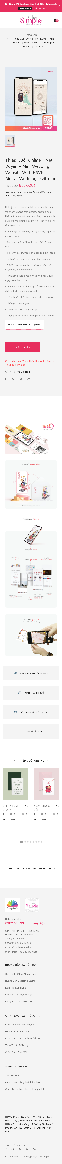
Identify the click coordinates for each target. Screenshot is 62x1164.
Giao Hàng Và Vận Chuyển (19, 1024)
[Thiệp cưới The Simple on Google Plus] (34, 1149)
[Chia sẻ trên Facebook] (7, 378)
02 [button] (25, 842)
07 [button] (39, 842)
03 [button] (28, 842)
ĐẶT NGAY (39, 8)
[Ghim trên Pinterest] (21, 378)
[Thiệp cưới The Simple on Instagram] (13, 1149)
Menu (8, 21)
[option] (31, 99)
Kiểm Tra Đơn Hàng (15, 987)
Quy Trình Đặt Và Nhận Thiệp (21, 973)
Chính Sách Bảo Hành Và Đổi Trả (22, 1038)
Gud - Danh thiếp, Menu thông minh (25, 1089)
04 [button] (30, 842)
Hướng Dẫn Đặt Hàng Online (20, 980)
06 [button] (36, 842)
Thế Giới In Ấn (12, 1075)
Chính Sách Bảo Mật (16, 1052)
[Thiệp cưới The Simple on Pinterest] (20, 1149)
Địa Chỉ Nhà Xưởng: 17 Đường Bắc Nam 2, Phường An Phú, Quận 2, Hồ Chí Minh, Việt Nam (29, 1128)
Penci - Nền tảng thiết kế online (22, 1082)
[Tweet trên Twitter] (13, 378)
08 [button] (41, 842)
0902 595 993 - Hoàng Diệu (25, 923)
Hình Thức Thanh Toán (17, 1031)
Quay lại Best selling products (34, 868)
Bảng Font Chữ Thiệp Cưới (19, 1001)
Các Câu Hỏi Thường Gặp (18, 994)
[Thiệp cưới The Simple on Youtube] (27, 1149)
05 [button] (33, 842)
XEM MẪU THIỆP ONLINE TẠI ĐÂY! (24, 324)
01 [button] (21, 842)
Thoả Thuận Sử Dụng (16, 1045)
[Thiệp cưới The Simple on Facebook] (6, 1149)
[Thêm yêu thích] (26, 806)
